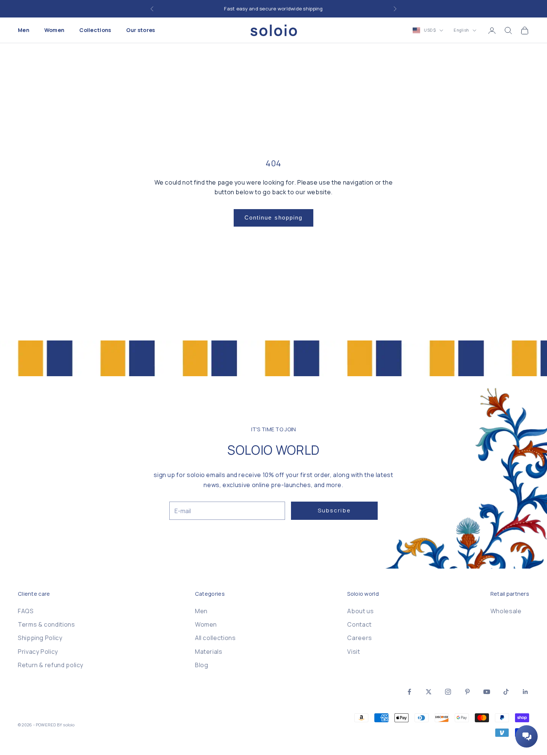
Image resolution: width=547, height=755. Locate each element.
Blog (201, 665)
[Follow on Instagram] (448, 691)
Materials (209, 651)
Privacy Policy (38, 651)
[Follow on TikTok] (506, 691)
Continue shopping (273, 217)
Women (54, 30)
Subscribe (334, 510)
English (461, 30)
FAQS (26, 611)
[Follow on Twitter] (428, 691)
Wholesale (506, 611)
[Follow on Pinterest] (467, 691)
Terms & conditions (46, 624)
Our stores (140, 30)
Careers (359, 638)
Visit (353, 651)
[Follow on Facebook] (409, 691)
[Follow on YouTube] (486, 691)
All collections (215, 638)
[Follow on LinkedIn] (525, 691)
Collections (95, 30)
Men (23, 30)
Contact (359, 624)
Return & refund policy (50, 665)
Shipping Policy (40, 638)
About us (360, 611)
